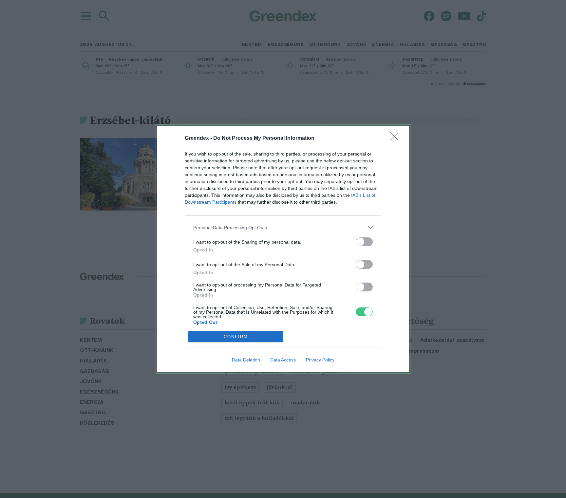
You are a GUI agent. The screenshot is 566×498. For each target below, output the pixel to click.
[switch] (364, 241)
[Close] (396, 138)
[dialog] (283, 249)
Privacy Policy (320, 359)
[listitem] (283, 227)
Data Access (283, 359)
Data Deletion (246, 359)
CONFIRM (236, 336)
